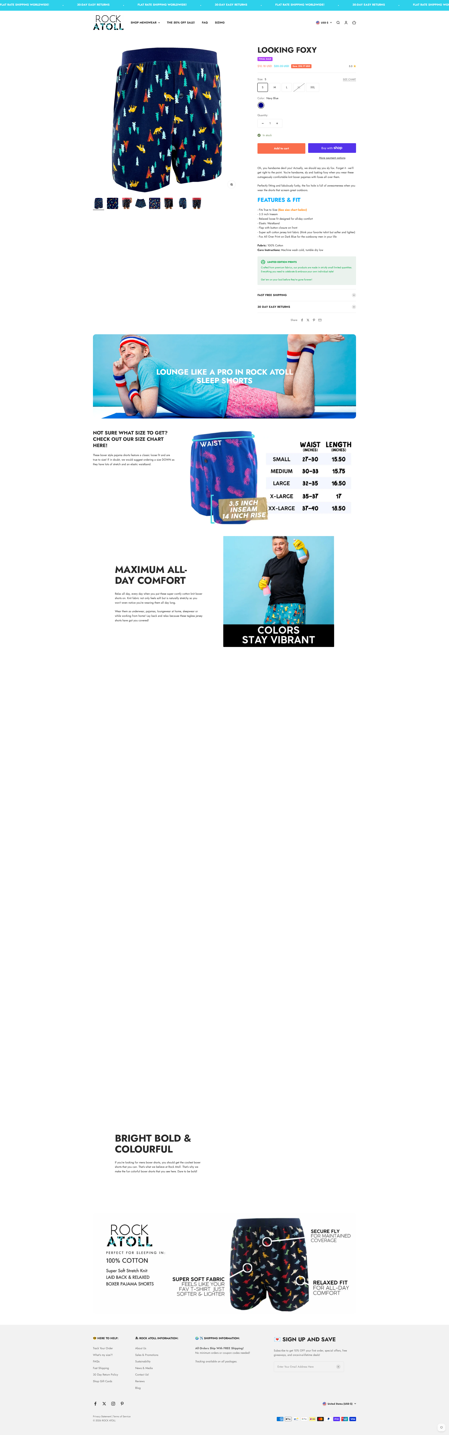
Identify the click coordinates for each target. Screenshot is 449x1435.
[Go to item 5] (154, 204)
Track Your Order (103, 1348)
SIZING (220, 23)
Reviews (140, 1381)
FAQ (205, 23)
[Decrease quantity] (263, 123)
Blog (138, 1388)
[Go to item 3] (126, 204)
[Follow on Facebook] (95, 1403)
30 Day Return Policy (105, 1375)
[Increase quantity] (277, 123)
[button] (306, 200)
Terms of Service (121, 1416)
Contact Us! (142, 1375)
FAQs (96, 1361)
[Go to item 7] (182, 204)
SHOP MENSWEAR (143, 23)
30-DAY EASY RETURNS (58, 5)
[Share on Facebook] (302, 320)
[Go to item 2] (112, 204)
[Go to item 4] (140, 204)
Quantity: (262, 115)
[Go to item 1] (98, 204)
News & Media (144, 1368)
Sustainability (142, 1361)
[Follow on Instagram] (113, 1403)
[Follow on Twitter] (104, 1403)
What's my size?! (103, 1355)
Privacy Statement (102, 1416)
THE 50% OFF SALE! (181, 23)
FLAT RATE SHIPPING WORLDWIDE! (127, 5)
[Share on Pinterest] (314, 320)
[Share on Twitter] (308, 320)
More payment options (332, 158)
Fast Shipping (101, 1368)
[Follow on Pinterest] (122, 1403)
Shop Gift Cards (102, 1381)
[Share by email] (320, 320)
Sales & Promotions (146, 1355)
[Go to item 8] (196, 204)
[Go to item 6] (168, 204)
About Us (140, 1348)
